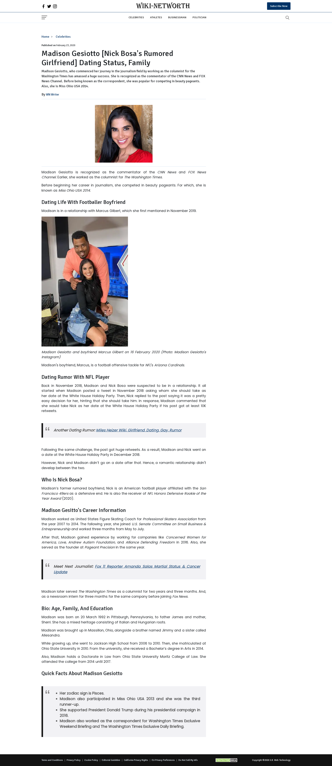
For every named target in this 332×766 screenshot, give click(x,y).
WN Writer (52, 94)
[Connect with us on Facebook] (43, 6)
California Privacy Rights (136, 760)
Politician (199, 17)
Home (45, 37)
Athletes (156, 17)
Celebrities (136, 17)
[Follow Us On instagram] (55, 6)
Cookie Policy (91, 760)
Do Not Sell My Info (188, 760)
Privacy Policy (74, 760)
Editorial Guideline (111, 760)
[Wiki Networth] (163, 6)
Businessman (177, 17)
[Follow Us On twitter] (49, 6)
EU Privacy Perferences (163, 760)
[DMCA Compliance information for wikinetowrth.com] (226, 760)
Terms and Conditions (52, 760)
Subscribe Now (278, 6)
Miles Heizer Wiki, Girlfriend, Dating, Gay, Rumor (139, 430)
